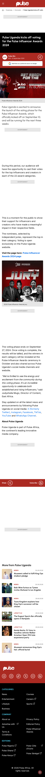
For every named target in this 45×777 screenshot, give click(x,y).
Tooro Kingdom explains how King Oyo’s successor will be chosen (26, 604)
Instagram (16, 412)
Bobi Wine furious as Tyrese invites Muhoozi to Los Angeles (27, 588)
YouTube (6, 415)
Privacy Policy (32, 719)
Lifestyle (18, 613)
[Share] (40, 57)
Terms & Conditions (7, 733)
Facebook (28, 412)
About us (6, 719)
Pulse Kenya (7, 755)
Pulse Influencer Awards (33, 730)
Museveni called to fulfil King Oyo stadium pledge (28, 574)
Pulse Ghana (7, 750)
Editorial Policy (33, 724)
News (16, 570)
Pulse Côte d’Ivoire (31, 747)
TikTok (37, 412)
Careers (29, 699)
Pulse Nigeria (8, 746)
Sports (29, 704)
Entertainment (8, 699)
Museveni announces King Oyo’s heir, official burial (28, 648)
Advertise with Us (8, 725)
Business (9, 10)
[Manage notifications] (40, 772)
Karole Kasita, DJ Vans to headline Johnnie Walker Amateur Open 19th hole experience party (24, 634)
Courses (30, 694)
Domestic (18, 10)
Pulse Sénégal (32, 753)
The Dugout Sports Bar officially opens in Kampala (28, 617)
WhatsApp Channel (26, 415)
